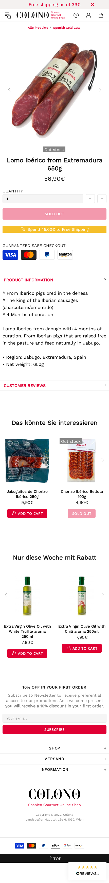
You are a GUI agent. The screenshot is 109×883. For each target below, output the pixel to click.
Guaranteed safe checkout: (35, 245)
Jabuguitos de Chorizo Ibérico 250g (27, 494)
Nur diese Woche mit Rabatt (54, 557)
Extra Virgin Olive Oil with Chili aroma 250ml (81, 629)
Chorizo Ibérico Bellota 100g (82, 494)
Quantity (13, 191)
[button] (87, 871)
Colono (20, 15)
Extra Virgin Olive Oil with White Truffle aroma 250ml (27, 631)
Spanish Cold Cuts (66, 27)
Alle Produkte (38, 27)
